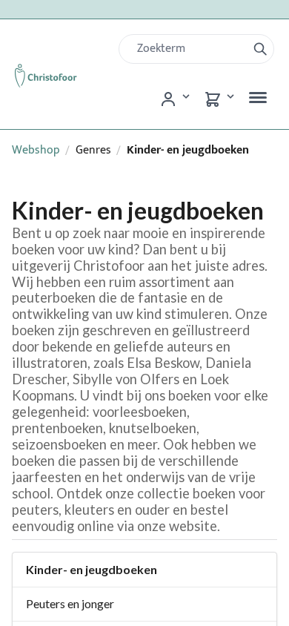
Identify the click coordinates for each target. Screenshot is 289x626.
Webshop (36, 150)
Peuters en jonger (70, 603)
